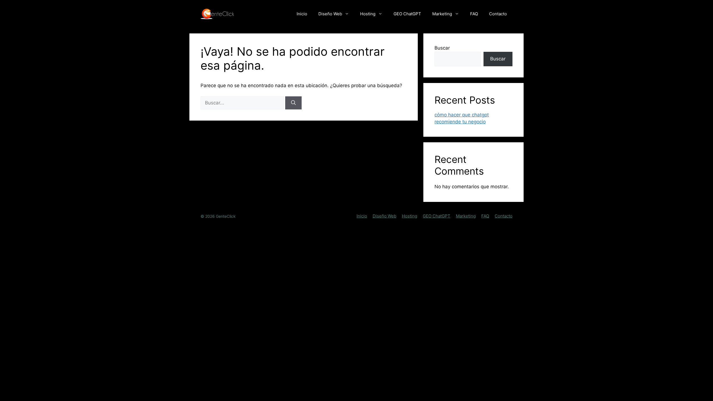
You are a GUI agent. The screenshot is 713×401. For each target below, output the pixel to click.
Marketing (442, 13)
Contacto (498, 13)
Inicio (302, 13)
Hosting (367, 13)
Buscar (442, 48)
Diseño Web (330, 13)
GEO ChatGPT (407, 13)
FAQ (474, 13)
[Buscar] (293, 103)
